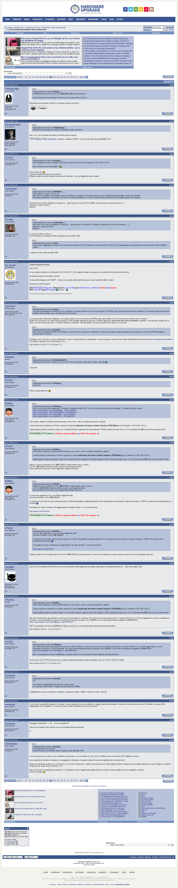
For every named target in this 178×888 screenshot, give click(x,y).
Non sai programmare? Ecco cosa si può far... (29, 802)
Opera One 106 (146, 801)
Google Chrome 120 (147, 815)
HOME (7, 19)
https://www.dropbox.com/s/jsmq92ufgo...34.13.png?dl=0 (54, 410)
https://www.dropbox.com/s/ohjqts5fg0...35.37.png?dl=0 (54, 414)
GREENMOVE (80, 19)
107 (26, 77)
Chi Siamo (52, 884)
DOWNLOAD (91, 872)
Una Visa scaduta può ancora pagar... (113, 793)
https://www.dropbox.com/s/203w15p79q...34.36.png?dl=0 (54, 412)
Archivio (155, 857)
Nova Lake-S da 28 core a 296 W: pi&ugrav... (115, 813)
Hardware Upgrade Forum (15, 27)
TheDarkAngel (12, 88)
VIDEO (124, 872)
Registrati (20, 33)
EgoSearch (156, 33)
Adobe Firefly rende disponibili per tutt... (113, 815)
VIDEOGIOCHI (37, 19)
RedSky (9, 403)
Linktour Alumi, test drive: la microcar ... (113, 808)
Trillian (143, 811)
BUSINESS (102, 872)
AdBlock (80, 884)
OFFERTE (120, 19)
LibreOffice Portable (147, 798)
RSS (107, 884)
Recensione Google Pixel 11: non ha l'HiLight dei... (30, 790)
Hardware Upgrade (144, 857)
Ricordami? (169, 27)
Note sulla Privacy (165, 857)
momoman (10, 675)
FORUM (104, 19)
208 (54, 77)
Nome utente (148, 27)
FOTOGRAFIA (50, 19)
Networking (46, 27)
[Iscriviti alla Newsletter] (136, 9)
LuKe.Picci (10, 306)
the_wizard (10, 265)
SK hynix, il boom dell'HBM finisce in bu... (114, 806)
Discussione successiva (97, 786)
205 (44, 77)
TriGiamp (9, 357)
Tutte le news (87, 67)
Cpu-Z (143, 806)
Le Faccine (8, 841)
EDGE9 (70, 19)
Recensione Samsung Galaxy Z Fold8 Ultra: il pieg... (31, 808)
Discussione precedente (80, 786)
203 (37, 77)
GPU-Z (143, 794)
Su (174, 857)
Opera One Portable (147, 799)
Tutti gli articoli (10, 67)
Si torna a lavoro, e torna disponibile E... (113, 816)
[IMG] (12, 843)
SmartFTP (144, 810)
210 (61, 77)
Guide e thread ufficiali (58, 27)
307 (75, 77)
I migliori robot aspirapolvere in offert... (113, 794)
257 (72, 77)
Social (112, 884)
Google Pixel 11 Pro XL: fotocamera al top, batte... (30, 796)
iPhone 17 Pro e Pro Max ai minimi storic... (114, 805)
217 (68, 77)
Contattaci (133, 857)
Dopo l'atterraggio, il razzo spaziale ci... (113, 810)
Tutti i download (143, 822)
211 (65, 77)
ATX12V (9, 157)
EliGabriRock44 (12, 124)
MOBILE (27, 19)
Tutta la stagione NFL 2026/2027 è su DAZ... (115, 801)
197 (33, 77)
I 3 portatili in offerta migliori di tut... (112, 803)
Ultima (82, 77)
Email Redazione (98, 884)
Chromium (144, 793)
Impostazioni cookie (122, 884)
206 (47, 77)
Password (147, 30)
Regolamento (75, 33)
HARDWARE (17, 19)
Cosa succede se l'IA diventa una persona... (115, 799)
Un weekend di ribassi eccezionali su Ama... (115, 798)
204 (40, 77)
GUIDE (111, 19)
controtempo (11, 188)
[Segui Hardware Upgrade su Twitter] (130, 9)
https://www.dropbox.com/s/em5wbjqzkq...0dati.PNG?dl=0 (51, 622)
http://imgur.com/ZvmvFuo (39, 511)
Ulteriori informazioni (129, 879)
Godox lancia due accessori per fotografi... (114, 811)
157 (30, 77)
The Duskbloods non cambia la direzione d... (115, 796)
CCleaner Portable (146, 803)
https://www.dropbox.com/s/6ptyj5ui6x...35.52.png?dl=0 (54, 416)
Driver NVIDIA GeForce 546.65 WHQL (153, 808)
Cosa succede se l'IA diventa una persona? (99, 48)
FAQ (45, 33)
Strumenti (167, 82)
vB (11, 839)
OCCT (143, 796)
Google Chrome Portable (148, 813)
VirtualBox (144, 816)
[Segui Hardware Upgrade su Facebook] (125, 9)
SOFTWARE (61, 19)
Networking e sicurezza (33, 27)
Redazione (88, 884)
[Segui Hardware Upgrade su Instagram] (151, 9)
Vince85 (9, 219)
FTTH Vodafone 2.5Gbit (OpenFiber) (43, 139)
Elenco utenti (117, 33)
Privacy (65, 884)
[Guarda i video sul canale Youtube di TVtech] (146, 9)
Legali (59, 884)
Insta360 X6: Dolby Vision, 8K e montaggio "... (29, 814)
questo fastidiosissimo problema (160, 339)
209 (58, 77)
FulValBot (9, 567)
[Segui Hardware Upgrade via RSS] (141, 9)
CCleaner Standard (147, 805)
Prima (19, 77)
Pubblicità (72, 884)
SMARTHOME (93, 19)
